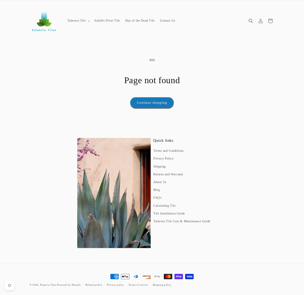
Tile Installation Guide (169, 213)
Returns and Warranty (168, 174)
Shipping (159, 166)
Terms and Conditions (168, 150)
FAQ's (157, 197)
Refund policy (93, 284)
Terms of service (138, 284)
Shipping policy (162, 284)
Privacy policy (115, 284)
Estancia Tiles (48, 284)
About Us (159, 182)
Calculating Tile (164, 205)
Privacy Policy (163, 158)
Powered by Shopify (69, 284)
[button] (78, 20)
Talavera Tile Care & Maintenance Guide (181, 221)
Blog (156, 190)
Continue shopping (152, 102)
